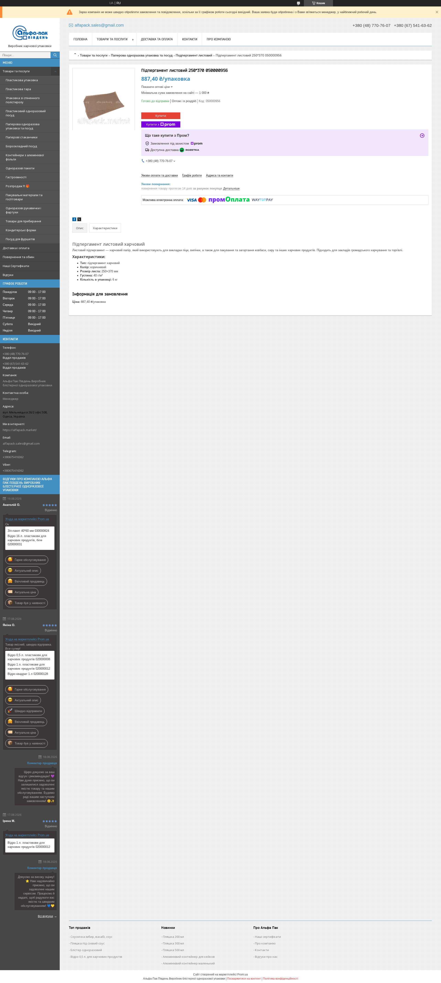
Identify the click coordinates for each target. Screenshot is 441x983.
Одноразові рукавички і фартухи (23, 210)
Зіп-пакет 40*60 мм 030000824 (28, 530)
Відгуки (8, 275)
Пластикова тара (18, 89)
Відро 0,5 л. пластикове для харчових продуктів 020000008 (29, 657)
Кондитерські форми (21, 230)
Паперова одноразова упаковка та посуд (23, 126)
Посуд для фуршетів (20, 239)
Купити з (152, 124)
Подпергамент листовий (194, 55)
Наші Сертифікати (16, 266)
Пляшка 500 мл (173, 950)
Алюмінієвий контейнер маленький (189, 963)
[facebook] (74, 220)
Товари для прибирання (23, 221)
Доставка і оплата (16, 248)
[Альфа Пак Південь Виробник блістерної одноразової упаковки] (29, 32)
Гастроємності (16, 177)
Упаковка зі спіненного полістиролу (23, 100)
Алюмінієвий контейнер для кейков (189, 957)
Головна (80, 39)
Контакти (189, 39)
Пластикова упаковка (22, 80)
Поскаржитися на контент (244, 978)
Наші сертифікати (268, 937)
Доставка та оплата (157, 39)
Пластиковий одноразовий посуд (26, 113)
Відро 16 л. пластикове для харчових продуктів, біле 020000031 (27, 540)
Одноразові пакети (20, 168)
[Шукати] (55, 55)
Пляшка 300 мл (173, 943)
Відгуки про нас (266, 957)
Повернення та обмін (18, 257)
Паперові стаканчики (21, 137)
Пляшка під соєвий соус (88, 943)
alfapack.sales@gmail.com (21, 443)
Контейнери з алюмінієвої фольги (25, 157)
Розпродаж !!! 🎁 (17, 186)
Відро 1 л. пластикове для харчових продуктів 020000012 (29, 666)
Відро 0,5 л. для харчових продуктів (96, 957)
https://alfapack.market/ (20, 430)
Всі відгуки (45, 916)
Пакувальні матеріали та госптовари (24, 197)
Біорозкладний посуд (21, 146)
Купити (160, 116)
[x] (79, 220)
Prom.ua (242, 974)
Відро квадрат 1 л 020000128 (28, 674)
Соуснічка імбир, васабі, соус (91, 937)
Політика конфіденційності (280, 978)
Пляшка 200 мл (173, 937)
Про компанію (219, 39)
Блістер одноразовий (86, 950)
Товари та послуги (16, 71)
